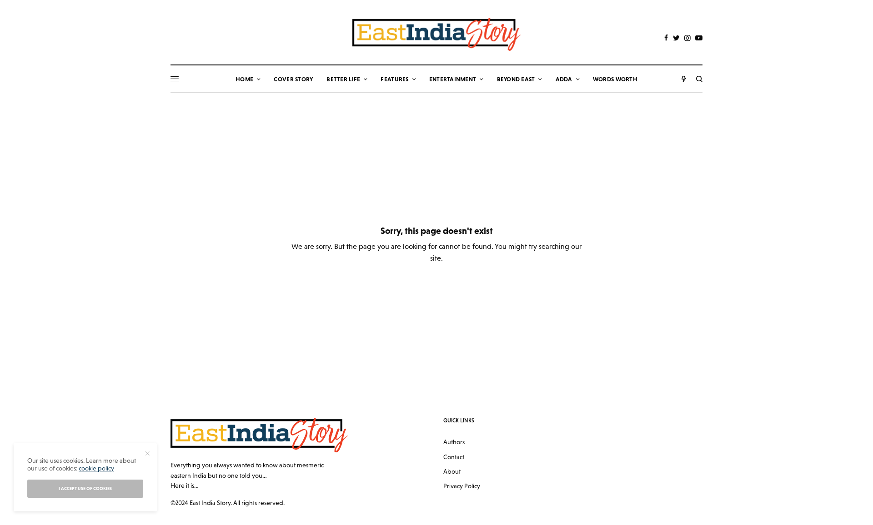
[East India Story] (436, 34)
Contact (453, 457)
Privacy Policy (461, 486)
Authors (454, 442)
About (452, 471)
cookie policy (96, 468)
